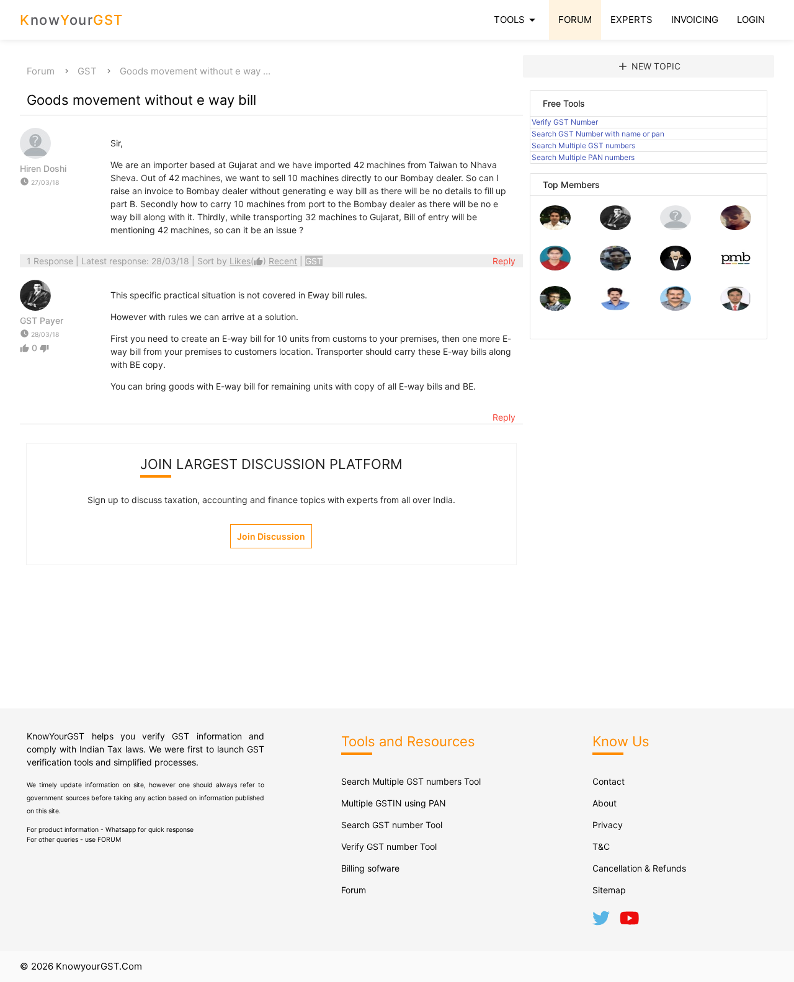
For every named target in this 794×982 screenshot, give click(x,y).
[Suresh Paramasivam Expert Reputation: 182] (615, 307)
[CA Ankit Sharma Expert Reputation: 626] (555, 267)
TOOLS (517, 19)
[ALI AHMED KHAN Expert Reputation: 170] (735, 307)
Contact (608, 781)
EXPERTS (631, 19)
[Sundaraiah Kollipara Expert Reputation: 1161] (675, 226)
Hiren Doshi (43, 168)
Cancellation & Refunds (639, 868)
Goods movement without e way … (195, 71)
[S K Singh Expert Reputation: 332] (615, 267)
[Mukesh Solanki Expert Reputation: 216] (555, 307)
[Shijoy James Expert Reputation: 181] (675, 307)
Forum (41, 71)
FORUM (575, 19)
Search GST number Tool (391, 824)
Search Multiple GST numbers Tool (411, 781)
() (249, 261)
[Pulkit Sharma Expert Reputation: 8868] (555, 226)
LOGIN (751, 19)
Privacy (607, 824)
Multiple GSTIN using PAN (393, 803)
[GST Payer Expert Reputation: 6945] (615, 226)
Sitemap (609, 890)
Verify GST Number (565, 122)
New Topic (648, 66)
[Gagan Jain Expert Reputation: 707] (735, 226)
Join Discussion (271, 536)
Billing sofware (370, 868)
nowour (71, 20)
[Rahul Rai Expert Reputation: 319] (675, 267)
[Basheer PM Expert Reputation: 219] (735, 267)
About (604, 803)
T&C (601, 846)
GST (87, 71)
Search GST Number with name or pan (598, 133)
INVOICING (694, 19)
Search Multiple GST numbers (583, 145)
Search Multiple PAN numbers (583, 157)
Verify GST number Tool (389, 846)
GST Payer (41, 320)
